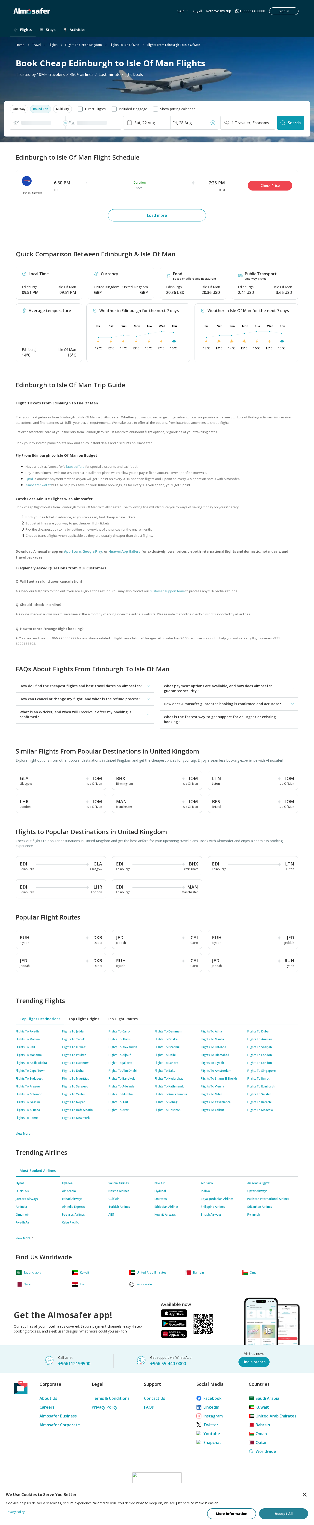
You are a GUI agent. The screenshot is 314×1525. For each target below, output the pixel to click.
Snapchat (212, 1442)
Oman (261, 1433)
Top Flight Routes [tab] (122, 1019)
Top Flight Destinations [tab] (40, 1019)
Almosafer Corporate (59, 1424)
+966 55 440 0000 (168, 1363)
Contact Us (154, 1398)
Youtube (211, 1433)
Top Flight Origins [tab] (83, 1019)
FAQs (149, 1407)
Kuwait (262, 1407)
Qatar (261, 1442)
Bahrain (263, 1424)
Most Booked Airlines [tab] (38, 1170)
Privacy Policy (105, 1407)
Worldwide (266, 1451)
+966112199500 (74, 1363)
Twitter (210, 1424)
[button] (19, 109)
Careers (46, 1407)
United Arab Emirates (276, 1416)
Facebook (212, 1398)
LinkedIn (211, 1407)
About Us (48, 1398)
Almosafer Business (58, 1416)
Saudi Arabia (267, 1398)
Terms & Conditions (111, 1398)
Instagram (213, 1416)
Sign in (284, 11)
